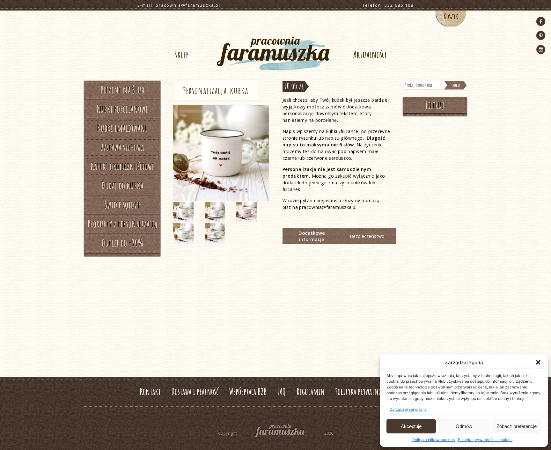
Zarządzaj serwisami (408, 409)
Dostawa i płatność (195, 391)
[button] (538, 362)
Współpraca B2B (248, 391)
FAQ (281, 391)
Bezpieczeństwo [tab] (367, 236)
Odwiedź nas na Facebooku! (541, 21)
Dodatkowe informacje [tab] (311, 236)
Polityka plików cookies (433, 439)
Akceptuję (411, 426)
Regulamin (311, 391)
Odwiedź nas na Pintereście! (541, 35)
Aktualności (370, 54)
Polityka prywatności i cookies (485, 439)
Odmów (464, 426)
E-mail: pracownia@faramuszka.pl (178, 5)
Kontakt (150, 391)
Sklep (181, 54)
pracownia (275, 49)
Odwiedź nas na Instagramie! (541, 49)
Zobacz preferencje (516, 426)
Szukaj (455, 85)
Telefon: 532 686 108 (388, 5)
